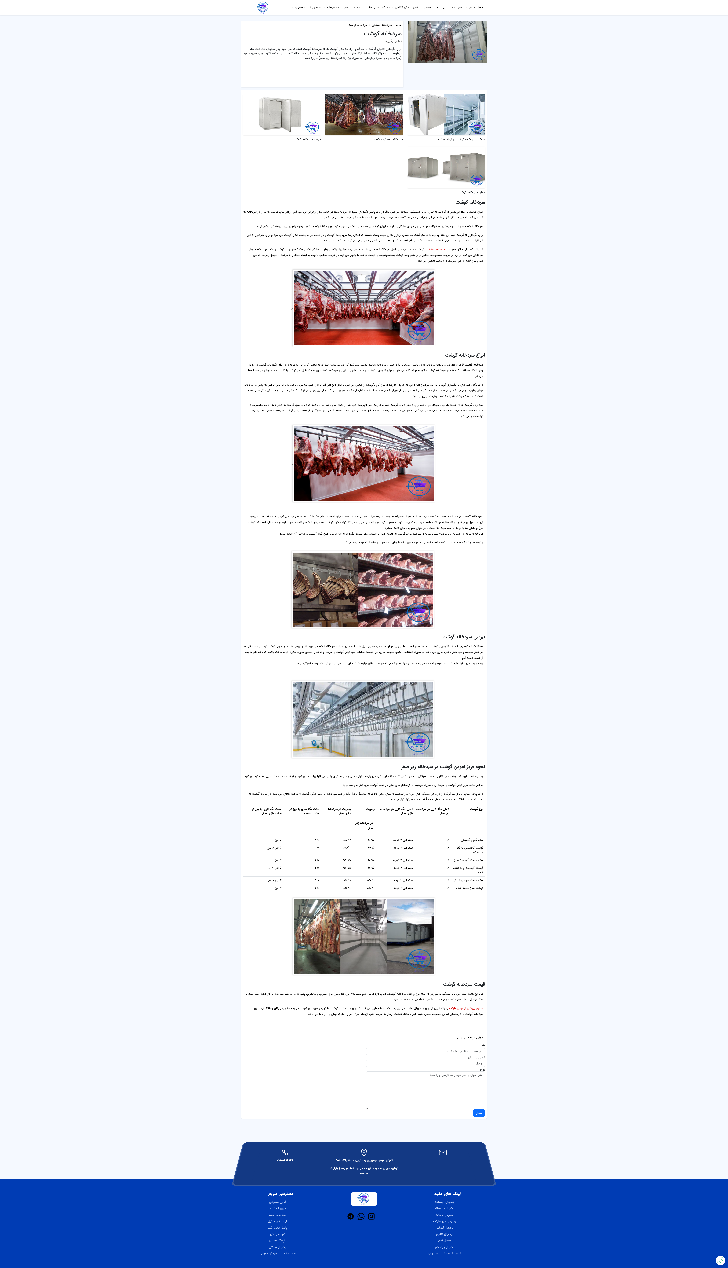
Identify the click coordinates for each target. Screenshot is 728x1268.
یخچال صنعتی (476, 7)
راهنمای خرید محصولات (307, 7)
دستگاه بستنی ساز (379, 7)
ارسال (479, 1113)
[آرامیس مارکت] (263, 7)
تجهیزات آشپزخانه (337, 7)
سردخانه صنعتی (435, 249)
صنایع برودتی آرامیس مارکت (466, 1008)
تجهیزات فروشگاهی (406, 7)
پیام (482, 1069)
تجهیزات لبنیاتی (452, 7)
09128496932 (285, 1160)
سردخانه (358, 7)
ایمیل (481, 1057)
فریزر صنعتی (430, 7)
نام (483, 1045)
